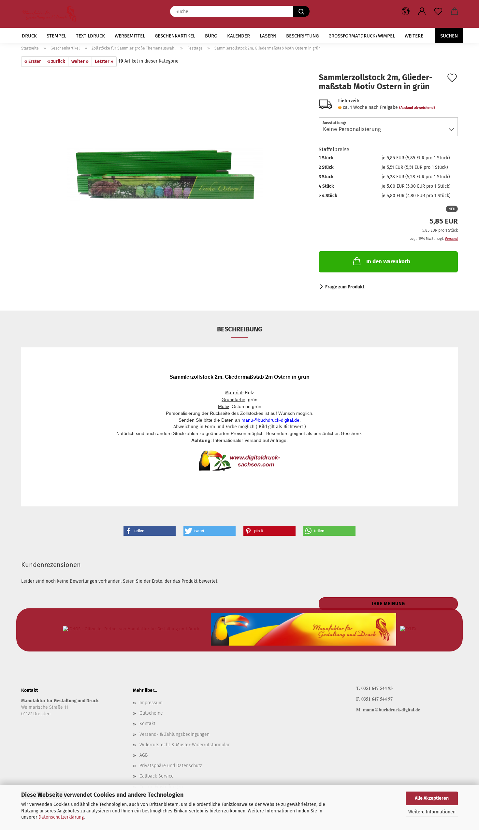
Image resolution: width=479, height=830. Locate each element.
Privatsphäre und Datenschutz (170, 765)
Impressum (151, 703)
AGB (143, 755)
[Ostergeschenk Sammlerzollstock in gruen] (165, 164)
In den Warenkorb (388, 261)
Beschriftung (302, 36)
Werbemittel (130, 36)
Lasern (268, 36)
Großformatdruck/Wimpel (361, 36)
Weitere (414, 36)
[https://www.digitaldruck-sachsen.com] (52, 14)
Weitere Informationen (432, 812)
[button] (422, 11)
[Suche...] (301, 11)
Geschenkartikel (175, 36)
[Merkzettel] (438, 11)
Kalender (238, 36)
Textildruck (90, 36)
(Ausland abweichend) (417, 108)
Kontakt (147, 723)
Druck (29, 36)
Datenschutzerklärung (61, 817)
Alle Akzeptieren (432, 798)
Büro (211, 36)
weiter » (80, 61)
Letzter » (104, 61)
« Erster (32, 61)
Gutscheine (151, 713)
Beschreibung (239, 329)
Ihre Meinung (388, 603)
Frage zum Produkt (344, 287)
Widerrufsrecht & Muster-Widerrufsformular (184, 745)
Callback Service (156, 776)
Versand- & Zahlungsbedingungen (174, 734)
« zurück (56, 61)
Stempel (56, 36)
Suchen (449, 36)
